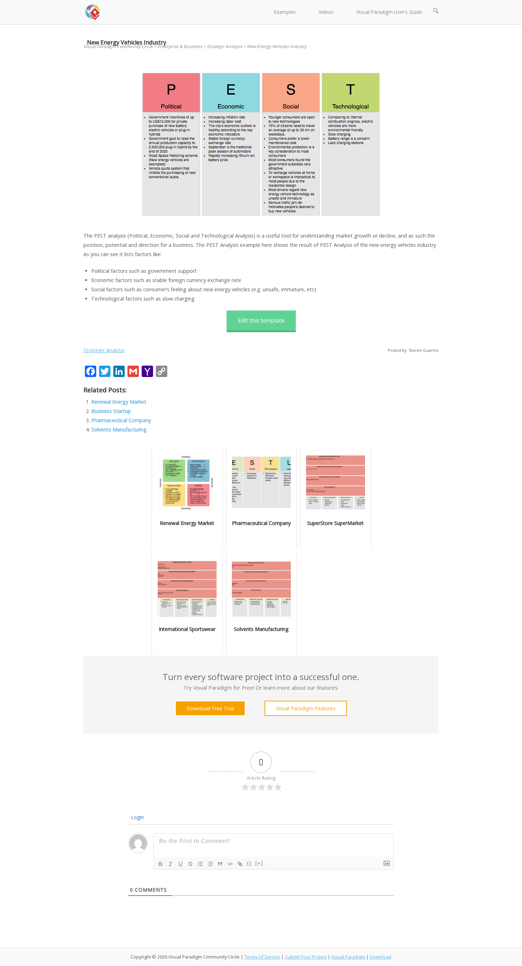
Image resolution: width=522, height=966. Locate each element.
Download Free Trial (210, 708)
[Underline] (180, 864)
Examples (285, 12)
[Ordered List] (200, 864)
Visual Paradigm (348, 957)
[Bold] (160, 864)
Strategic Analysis (104, 350)
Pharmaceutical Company (121, 420)
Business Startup (111, 411)
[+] (259, 863)
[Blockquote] (220, 864)
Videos (326, 12)
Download (380, 957)
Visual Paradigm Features (306, 708)
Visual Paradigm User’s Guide (389, 12)
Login (137, 817)
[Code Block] (230, 864)
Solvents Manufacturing (119, 429)
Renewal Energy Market (118, 401)
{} (249, 863)
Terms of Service (262, 957)
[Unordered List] (210, 864)
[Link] (240, 864)
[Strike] (190, 864)
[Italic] (170, 864)
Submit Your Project (306, 957)
